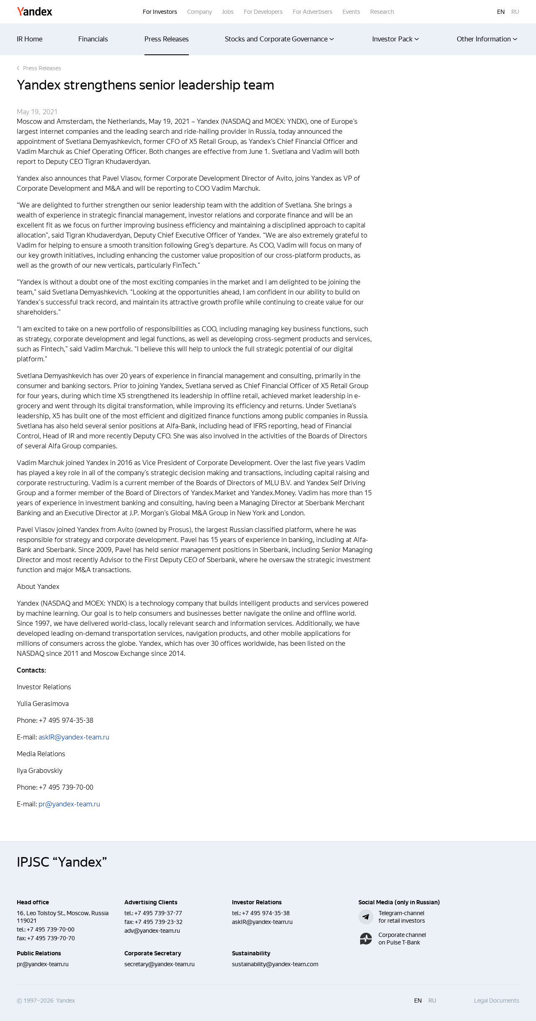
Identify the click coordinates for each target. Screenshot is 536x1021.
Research (382, 11)
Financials (93, 39)
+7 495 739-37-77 (158, 913)
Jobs (228, 11)
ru (515, 11)
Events (351, 11)
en (501, 11)
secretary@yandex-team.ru (159, 964)
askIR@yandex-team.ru (74, 737)
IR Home (29, 39)
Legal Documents (496, 1000)
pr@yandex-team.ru (69, 804)
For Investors (160, 11)
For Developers (263, 11)
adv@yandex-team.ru (152, 930)
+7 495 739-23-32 (159, 922)
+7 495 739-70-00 (51, 929)
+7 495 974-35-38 (266, 913)
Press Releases (166, 39)
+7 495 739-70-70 (51, 938)
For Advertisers (312, 11)
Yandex (35, 12)
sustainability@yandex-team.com (275, 964)
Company (199, 11)
